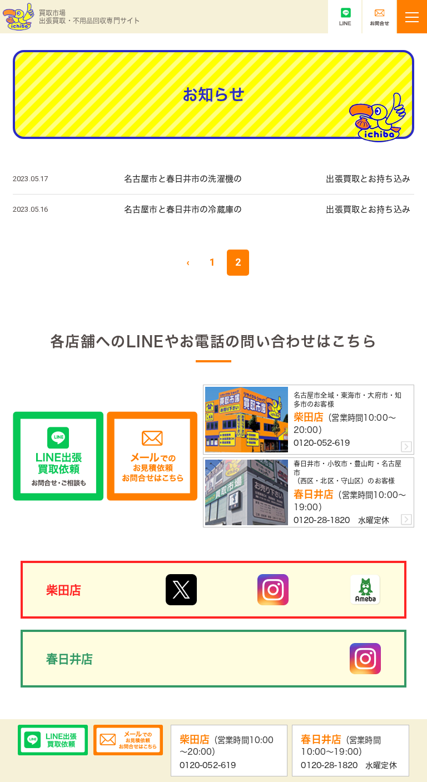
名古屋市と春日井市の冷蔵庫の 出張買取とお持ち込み (267, 209)
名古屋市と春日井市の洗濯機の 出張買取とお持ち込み (267, 179)
